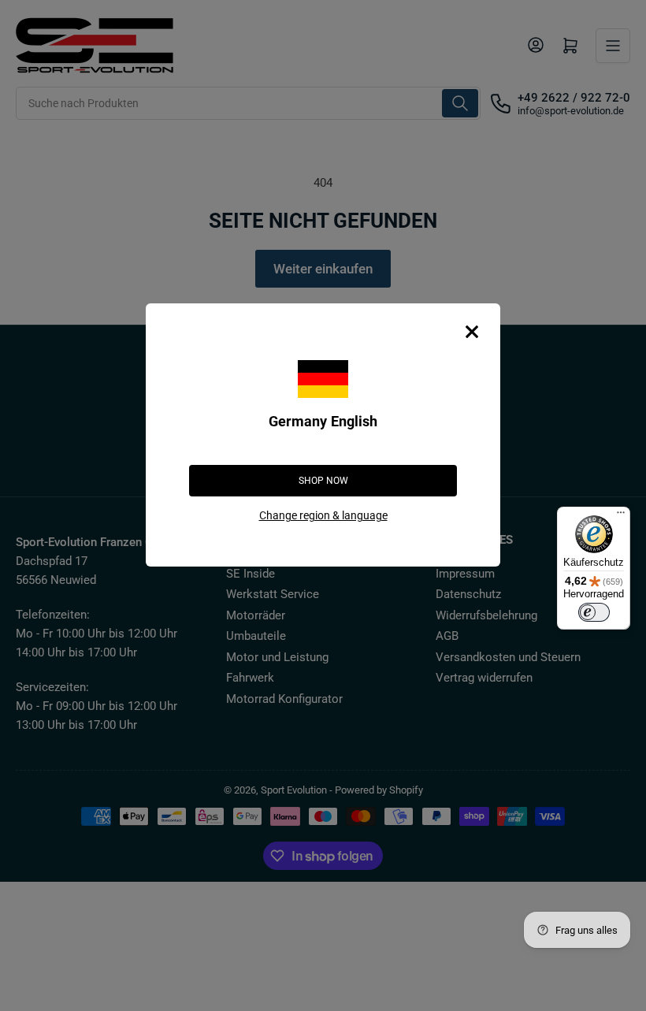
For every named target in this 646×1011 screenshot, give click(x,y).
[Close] (472, 332)
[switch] (594, 612)
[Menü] (620, 516)
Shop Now (323, 480)
